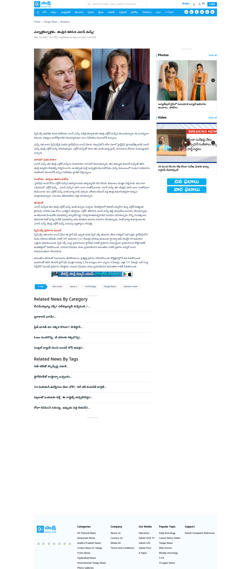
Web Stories (165, 548)
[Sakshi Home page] (42, 4)
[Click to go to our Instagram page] (202, 12)
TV (203, 3)
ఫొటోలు (134, 12)
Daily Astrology (167, 533)
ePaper (186, 3)
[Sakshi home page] (46, 529)
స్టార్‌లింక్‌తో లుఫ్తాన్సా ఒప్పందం (92, 377)
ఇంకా (158, 12)
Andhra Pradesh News (89, 543)
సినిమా (91, 12)
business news (131, 286)
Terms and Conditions (122, 548)
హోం (45, 12)
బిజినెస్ (111, 12)
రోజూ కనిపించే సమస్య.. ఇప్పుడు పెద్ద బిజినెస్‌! (88, 408)
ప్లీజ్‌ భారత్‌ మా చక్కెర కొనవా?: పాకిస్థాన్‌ (88, 327)
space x (73, 286)
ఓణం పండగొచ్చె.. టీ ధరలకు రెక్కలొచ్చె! (86, 338)
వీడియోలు (147, 12)
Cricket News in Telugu (89, 548)
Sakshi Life (144, 543)
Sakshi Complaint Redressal (199, 533)
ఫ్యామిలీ (123, 12)
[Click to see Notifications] (194, 4)
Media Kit (116, 543)
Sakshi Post (145, 548)
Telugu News (110, 286)
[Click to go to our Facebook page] (186, 12)
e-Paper (170, 12)
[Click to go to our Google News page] (212, 12)
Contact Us (117, 538)
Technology (90, 286)
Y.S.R (161, 558)
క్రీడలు (101, 12)
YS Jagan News (167, 563)
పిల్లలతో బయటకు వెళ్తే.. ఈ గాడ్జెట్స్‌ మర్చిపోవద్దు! (91, 398)
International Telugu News (91, 563)
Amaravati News (86, 538)
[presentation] (160, 80)
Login (212, 4)
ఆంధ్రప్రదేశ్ (65, 12)
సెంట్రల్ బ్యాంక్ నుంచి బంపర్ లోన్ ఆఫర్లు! (91, 348)
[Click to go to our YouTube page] (207, 12)
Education (144, 533)
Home (37, 22)
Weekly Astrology (168, 553)
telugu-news (50, 22)
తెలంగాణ (79, 12)
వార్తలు (53, 12)
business (65, 22)
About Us (116, 533)
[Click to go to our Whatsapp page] (191, 12)
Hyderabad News (86, 558)
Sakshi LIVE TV (146, 538)
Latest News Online (169, 538)
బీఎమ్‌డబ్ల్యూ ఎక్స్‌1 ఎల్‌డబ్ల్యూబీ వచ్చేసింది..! (89, 307)
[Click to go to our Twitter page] (197, 12)
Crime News (83, 553)
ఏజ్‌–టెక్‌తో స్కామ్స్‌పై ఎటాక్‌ (91, 367)
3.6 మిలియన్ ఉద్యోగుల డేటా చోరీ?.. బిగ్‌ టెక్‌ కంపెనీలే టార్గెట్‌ (91, 387)
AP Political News (86, 533)
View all (213, 55)
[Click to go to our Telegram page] (65, 543)
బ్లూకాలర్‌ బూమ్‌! (88, 317)
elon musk (57, 286)
